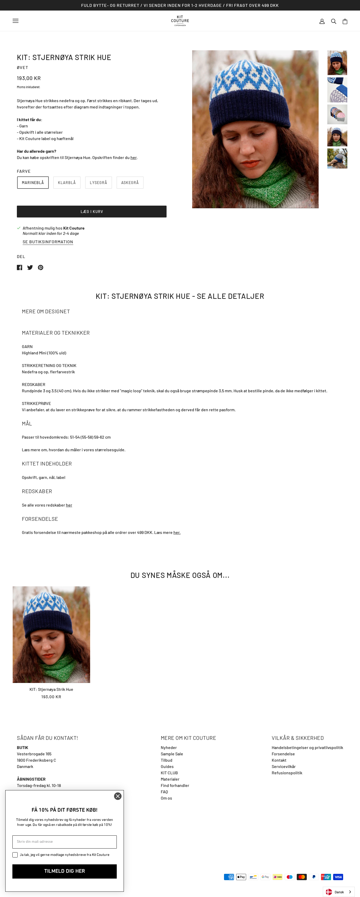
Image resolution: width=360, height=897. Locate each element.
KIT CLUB (169, 772)
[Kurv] (345, 21)
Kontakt (279, 759)
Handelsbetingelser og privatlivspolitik (307, 747)
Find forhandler (175, 785)
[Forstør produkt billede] (255, 129)
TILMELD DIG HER (64, 871)
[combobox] (339, 892)
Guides (167, 766)
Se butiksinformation (48, 242)
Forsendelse (283, 753)
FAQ (164, 791)
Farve (24, 171)
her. (177, 532)
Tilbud (166, 759)
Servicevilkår (284, 766)
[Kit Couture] (180, 20)
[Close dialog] (118, 796)
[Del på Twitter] (30, 266)
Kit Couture (74, 227)
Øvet (22, 67)
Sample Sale (172, 753)
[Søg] (333, 21)
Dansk (339, 892)
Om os (166, 797)
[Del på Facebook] (20, 266)
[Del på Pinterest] (40, 266)
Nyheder (169, 747)
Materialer (170, 778)
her (133, 157)
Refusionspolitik (287, 772)
